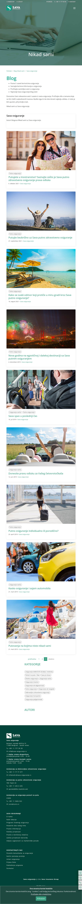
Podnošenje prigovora (14, 865)
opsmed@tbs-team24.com (18, 789)
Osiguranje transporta (32, 696)
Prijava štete (11, 862)
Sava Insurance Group (50, 879)
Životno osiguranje (31, 679)
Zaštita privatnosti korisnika (17, 838)
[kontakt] (80, 887)
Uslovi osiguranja (13, 859)
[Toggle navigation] (74, 8)
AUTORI (29, 710)
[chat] (80, 877)
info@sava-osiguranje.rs (18, 751)
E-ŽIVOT (20, 2)
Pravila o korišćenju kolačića (17, 835)
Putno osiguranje (15, 173)
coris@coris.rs (14, 804)
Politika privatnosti (13, 832)
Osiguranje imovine (31, 682)
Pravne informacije (13, 829)
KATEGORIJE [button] (32, 664)
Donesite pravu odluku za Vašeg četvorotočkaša (35, 473)
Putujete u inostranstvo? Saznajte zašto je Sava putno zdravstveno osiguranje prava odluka (38, 178)
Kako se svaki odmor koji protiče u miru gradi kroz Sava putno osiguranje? (39, 296)
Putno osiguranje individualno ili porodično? (33, 530)
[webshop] (80, 872)
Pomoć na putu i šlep (32, 675)
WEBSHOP (11, 2)
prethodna (32, 659)
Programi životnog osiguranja (17, 823)
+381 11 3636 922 (15, 801)
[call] (80, 882)
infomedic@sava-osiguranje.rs (20, 775)
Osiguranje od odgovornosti (34, 686)
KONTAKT (73, 2)
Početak (9, 71)
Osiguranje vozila (15, 412)
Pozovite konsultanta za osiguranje (19, 853)
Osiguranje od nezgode (46, 689)
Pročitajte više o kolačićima (41, 894)
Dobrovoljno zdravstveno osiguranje (37, 692)
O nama (9, 816)
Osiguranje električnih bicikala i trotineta (39, 672)
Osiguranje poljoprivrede (33, 699)
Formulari (10, 868)
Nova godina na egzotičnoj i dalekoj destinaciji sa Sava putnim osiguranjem (39, 357)
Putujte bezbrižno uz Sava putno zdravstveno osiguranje (40, 237)
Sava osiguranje (32, 71)
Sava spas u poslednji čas (22, 416)
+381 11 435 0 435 (16, 786)
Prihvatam (41, 898)
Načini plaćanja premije (15, 856)
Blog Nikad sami (19, 71)
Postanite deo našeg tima (16, 826)
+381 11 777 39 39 (61, 2)
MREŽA (50, 2)
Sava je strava (45, 675)
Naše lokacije (11, 820)
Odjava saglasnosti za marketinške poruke (22, 841)
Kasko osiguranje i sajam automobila (29, 588)
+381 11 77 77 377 (16, 772)
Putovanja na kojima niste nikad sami (29, 645)
